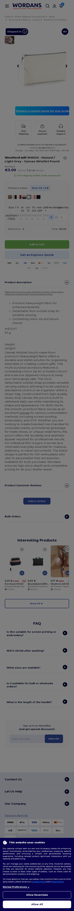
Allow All (37, 904)
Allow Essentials (37, 894)
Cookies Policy (39, 882)
